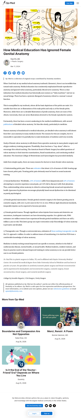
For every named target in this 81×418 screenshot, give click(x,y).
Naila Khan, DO (21, 338)
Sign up (46, 413)
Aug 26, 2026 (14, 341)
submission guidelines (61, 289)
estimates (37, 168)
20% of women (35, 181)
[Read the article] (21, 316)
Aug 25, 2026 (53, 338)
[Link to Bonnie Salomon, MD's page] (60, 325)
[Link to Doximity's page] (21, 364)
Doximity (21, 379)
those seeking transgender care (63, 231)
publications (8, 124)
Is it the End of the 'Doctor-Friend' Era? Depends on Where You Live (21, 373)
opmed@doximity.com (13, 291)
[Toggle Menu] (77, 3)
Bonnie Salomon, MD (60, 335)
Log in (34, 413)
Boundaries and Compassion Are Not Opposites (21, 333)
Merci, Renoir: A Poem (60, 331)
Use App (69, 3)
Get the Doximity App (34, 406)
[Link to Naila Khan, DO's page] (21, 325)
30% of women (69, 181)
